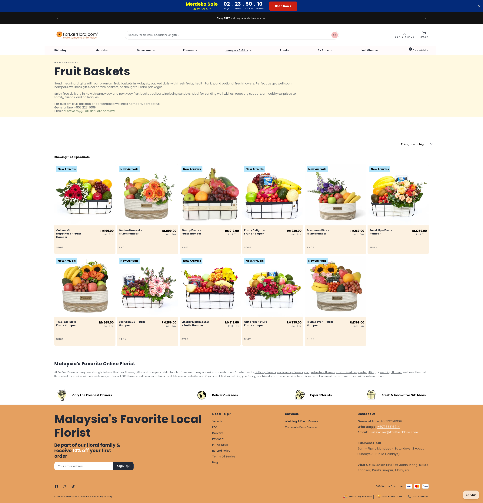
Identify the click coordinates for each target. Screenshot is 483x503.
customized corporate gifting (355, 372)
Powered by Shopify (101, 496)
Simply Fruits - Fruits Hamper (191, 231)
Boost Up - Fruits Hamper (380, 231)
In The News (220, 445)
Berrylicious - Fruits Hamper (132, 323)
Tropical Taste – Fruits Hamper (67, 323)
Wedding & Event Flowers (301, 421)
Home (57, 62)
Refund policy (221, 451)
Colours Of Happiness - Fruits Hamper (69, 233)
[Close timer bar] (479, 6)
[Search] (335, 35)
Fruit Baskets (71, 62)
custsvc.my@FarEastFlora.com (393, 432)
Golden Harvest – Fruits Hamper (130, 231)
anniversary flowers (290, 372)
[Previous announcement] (57, 18)
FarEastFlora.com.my (76, 496)
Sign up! (123, 466)
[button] (145, 50)
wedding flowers (390, 372)
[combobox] (232, 35)
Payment (218, 439)
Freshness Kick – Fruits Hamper (318, 231)
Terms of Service (223, 456)
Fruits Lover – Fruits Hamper (320, 323)
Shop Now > (283, 6)
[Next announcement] (425, 18)
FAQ (215, 427)
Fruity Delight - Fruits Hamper (254, 231)
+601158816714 (388, 427)
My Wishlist (422, 50)
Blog (215, 462)
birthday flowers (265, 372)
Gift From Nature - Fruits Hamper (256, 323)
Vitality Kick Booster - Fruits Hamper (195, 323)
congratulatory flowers (319, 372)
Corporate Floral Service (301, 427)
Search (217, 421)
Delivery (217, 433)
